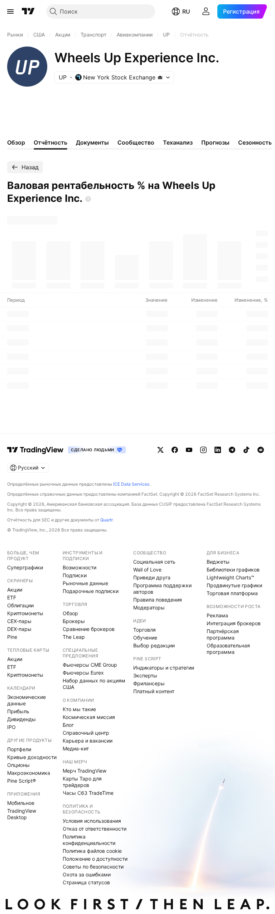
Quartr (106, 519)
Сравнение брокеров (89, 629)
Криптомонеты (25, 613)
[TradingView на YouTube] (189, 450)
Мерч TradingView (84, 771)
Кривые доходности (32, 757)
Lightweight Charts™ (230, 577)
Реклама (217, 615)
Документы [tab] (92, 142)
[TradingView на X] (160, 450)
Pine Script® (21, 781)
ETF (11, 597)
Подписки (75, 575)
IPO (11, 727)
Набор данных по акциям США (94, 683)
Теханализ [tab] (178, 142)
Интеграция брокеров (234, 623)
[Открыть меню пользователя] (206, 11)
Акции (14, 590)
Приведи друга (151, 577)
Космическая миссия (89, 717)
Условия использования (92, 821)
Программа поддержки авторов (162, 588)
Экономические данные (26, 700)
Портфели (19, 749)
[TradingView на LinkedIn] (218, 450)
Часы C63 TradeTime (88, 793)
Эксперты (145, 675)
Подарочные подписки (91, 591)
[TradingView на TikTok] (246, 450)
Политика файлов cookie (92, 851)
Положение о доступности (95, 859)
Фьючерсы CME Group (90, 665)
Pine (12, 637)
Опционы (18, 765)
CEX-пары (19, 621)
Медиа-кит (76, 748)
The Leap (74, 637)
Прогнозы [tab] (215, 142)
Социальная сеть (154, 562)
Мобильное (20, 803)
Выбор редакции (154, 645)
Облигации (20, 605)
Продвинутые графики (234, 585)
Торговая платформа (232, 593)
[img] (160, 77)
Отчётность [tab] (50, 142)
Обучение (145, 638)
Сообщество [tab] (135, 142)
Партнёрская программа (223, 634)
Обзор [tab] (16, 142)
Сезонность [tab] (255, 142)
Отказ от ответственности (94, 829)
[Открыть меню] (10, 11)
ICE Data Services (131, 484)
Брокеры (74, 621)
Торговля (144, 630)
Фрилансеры (149, 683)
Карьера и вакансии (87, 741)
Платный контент (153, 691)
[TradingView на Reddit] (261, 450)
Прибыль (18, 711)
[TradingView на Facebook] (175, 450)
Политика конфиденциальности (89, 839)
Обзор (70, 613)
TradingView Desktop (21, 814)
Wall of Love (147, 570)
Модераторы (149, 607)
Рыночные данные (85, 583)
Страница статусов (86, 882)
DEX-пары (19, 629)
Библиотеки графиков (233, 570)
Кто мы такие (79, 709)
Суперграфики (25, 567)
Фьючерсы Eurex (83, 673)
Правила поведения (157, 600)
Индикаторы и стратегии (163, 668)
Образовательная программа (228, 648)
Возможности (79, 567)
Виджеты (218, 562)
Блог (68, 725)
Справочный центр (86, 733)
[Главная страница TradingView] (28, 11)
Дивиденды (21, 719)
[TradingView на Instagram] (203, 450)
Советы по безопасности (93, 867)
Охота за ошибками (87, 874)
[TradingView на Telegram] (232, 450)
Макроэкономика (28, 773)
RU (186, 11)
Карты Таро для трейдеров (82, 782)
